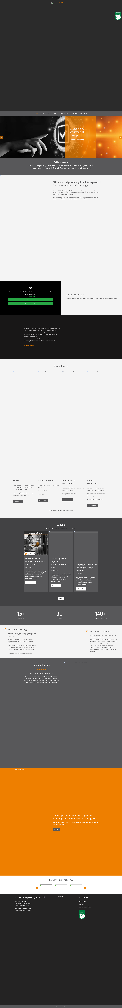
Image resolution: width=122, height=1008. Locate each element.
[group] (21, 615)
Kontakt (82, 113)
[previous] (1, 137)
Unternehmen (64, 113)
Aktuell (43, 113)
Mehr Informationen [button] (30, 296)
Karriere (75, 113)
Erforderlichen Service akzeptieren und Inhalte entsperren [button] (30, 303)
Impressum (82, 904)
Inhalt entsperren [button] (30, 299)
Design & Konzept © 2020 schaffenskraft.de (61, 1006)
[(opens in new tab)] (82, 915)
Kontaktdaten (82, 901)
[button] (58, 113)
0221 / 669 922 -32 (23, 905)
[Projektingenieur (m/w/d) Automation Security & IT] (36, 543)
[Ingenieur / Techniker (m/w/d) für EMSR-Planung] (86, 546)
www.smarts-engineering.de (23, 910)
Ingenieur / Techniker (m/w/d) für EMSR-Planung (86, 567)
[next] (120, 137)
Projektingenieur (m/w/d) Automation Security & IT (35, 561)
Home (37, 113)
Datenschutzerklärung (85, 907)
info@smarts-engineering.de (23, 908)
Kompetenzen (52, 113)
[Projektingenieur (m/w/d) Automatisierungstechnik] (61, 543)
